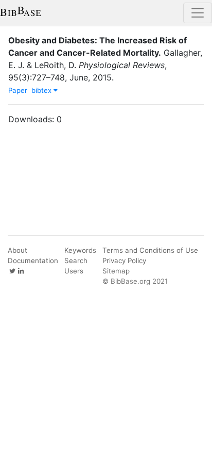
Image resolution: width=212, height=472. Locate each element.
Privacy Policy (124, 260)
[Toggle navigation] (197, 13)
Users (73, 271)
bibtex (42, 90)
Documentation (33, 260)
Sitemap (116, 271)
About (17, 250)
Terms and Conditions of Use (150, 250)
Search (75, 260)
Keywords (80, 250)
